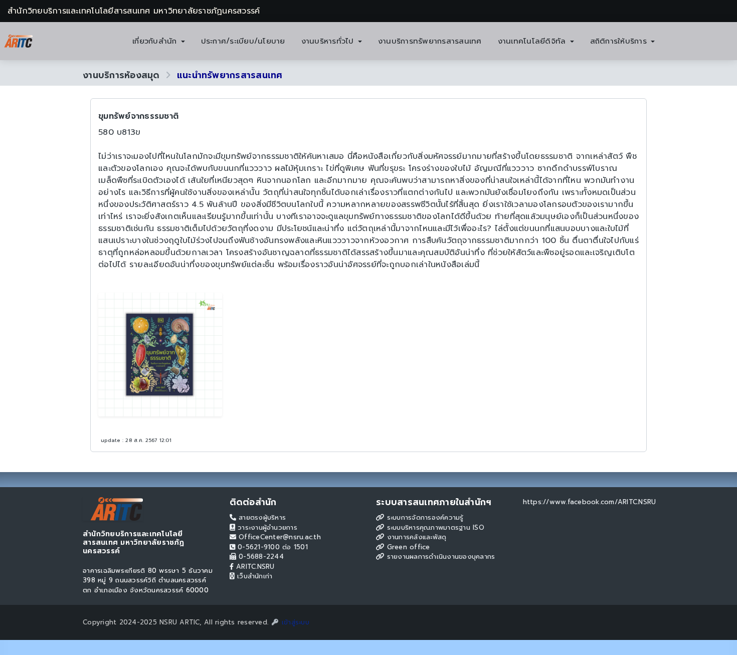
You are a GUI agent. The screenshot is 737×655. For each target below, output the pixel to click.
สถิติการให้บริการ (620, 41)
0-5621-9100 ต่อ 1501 (271, 547)
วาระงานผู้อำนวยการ (266, 527)
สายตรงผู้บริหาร (261, 517)
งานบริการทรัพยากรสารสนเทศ (430, 41)
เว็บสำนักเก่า (254, 576)
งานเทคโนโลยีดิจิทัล (533, 41)
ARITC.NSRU (254, 566)
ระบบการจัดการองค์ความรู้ (423, 517)
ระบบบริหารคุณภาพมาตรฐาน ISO (434, 527)
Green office (407, 547)
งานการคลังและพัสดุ (415, 537)
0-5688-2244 (260, 556)
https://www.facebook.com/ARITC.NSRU (589, 502)
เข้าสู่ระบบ (294, 622)
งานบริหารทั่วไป (329, 41)
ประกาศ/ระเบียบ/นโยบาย (243, 41)
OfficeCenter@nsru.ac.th (278, 537)
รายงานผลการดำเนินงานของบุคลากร (439, 556)
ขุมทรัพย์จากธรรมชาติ (138, 116)
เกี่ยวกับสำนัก (156, 41)
